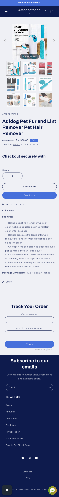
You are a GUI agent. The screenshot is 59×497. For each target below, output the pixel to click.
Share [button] (9, 282)
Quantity (6, 170)
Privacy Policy (13, 432)
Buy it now (30, 195)
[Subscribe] (50, 387)
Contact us (11, 418)
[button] (6, 11)
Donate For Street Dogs (18, 445)
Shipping (16, 144)
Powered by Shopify (40, 489)
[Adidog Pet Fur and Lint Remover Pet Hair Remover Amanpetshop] (13, 68)
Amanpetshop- (24, 489)
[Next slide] (54, 40)
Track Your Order (14, 438)
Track (29, 344)
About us (10, 412)
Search (9, 405)
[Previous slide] (5, 40)
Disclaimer (11, 425)
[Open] (7, 490)
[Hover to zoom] (29, 42)
